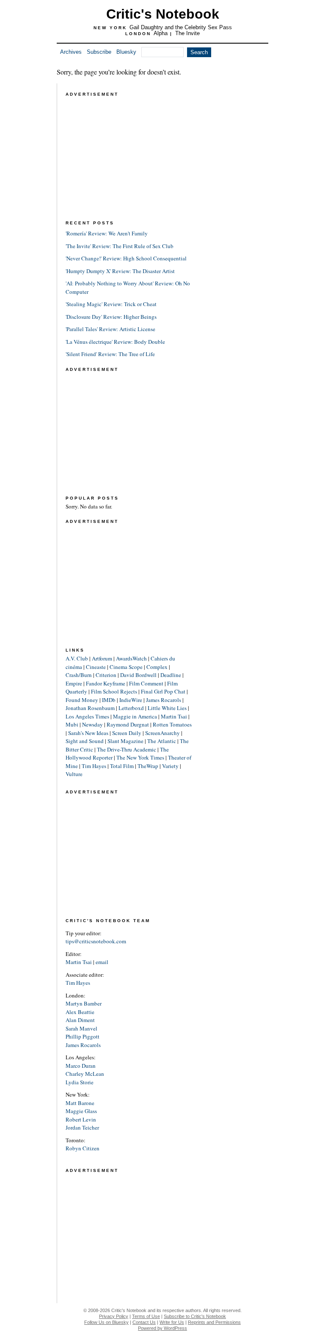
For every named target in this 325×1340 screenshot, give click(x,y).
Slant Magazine (125, 741)
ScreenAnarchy (162, 733)
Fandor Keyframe (105, 683)
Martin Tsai (174, 716)
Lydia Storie (80, 1082)
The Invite (187, 33)
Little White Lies (167, 708)
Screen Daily (126, 733)
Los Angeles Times (87, 716)
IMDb (109, 700)
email (102, 962)
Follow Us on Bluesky (106, 1322)
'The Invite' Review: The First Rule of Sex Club (120, 246)
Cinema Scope (126, 667)
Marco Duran (81, 1065)
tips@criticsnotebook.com (96, 941)
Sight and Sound (85, 741)
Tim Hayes (94, 766)
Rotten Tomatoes (172, 724)
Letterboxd (131, 708)
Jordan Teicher (82, 1127)
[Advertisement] (129, 151)
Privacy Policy (113, 1316)
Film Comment (146, 683)
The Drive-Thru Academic (126, 749)
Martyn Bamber (84, 1003)
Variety (170, 766)
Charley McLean (85, 1074)
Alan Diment (80, 1020)
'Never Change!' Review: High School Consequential (126, 258)
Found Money (82, 700)
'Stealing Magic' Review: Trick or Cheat (111, 304)
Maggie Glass (81, 1111)
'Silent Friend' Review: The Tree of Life (110, 354)
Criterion (106, 675)
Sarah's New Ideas (88, 733)
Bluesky (126, 52)
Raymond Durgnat (128, 724)
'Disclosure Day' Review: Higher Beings (111, 316)
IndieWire (130, 700)
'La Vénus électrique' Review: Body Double (115, 341)
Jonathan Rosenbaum (90, 708)
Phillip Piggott (82, 1036)
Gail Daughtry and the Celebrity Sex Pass (180, 27)
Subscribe (99, 52)
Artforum (102, 658)
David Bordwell (138, 675)
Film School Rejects (114, 691)
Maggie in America (135, 716)
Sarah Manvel (81, 1028)
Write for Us (172, 1322)
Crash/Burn (79, 675)
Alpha (161, 33)
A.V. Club (77, 658)
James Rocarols (163, 700)
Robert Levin (81, 1119)
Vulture (74, 774)
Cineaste (96, 667)
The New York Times (140, 757)
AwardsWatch (131, 658)
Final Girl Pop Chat (163, 691)
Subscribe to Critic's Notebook (195, 1316)
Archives (71, 52)
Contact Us (144, 1322)
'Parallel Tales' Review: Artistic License (110, 329)
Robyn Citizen (82, 1148)
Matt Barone (80, 1103)
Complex (157, 667)
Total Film (122, 766)
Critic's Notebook (162, 14)
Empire (74, 683)
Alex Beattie (80, 1012)
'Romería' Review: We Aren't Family (107, 233)
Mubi (72, 724)
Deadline (170, 675)
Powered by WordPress (162, 1328)
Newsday (92, 724)
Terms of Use (146, 1316)
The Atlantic (161, 741)
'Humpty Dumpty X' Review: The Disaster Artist (120, 271)
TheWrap (148, 766)
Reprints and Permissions (214, 1322)
